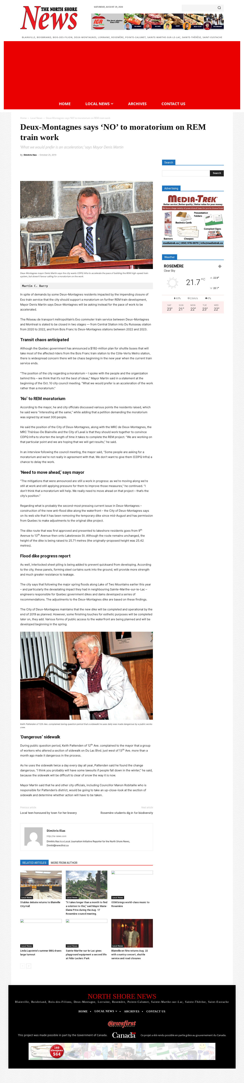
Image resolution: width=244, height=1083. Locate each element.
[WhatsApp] (73, 170)
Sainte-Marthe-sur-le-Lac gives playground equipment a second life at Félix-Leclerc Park (86, 954)
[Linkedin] (81, 170)
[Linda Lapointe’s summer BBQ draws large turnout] (41, 933)
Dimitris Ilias (30, 154)
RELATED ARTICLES (34, 862)
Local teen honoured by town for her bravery (48, 813)
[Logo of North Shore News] (49, 18)
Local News (36, 118)
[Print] (99, 170)
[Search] (219, 8)
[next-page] (28, 966)
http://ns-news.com (56, 836)
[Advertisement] (122, 70)
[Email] (90, 170)
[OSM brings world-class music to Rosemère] (132, 885)
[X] (55, 170)
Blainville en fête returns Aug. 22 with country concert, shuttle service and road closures (129, 954)
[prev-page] (22, 966)
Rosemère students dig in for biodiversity (127, 813)
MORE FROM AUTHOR (64, 862)
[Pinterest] (64, 170)
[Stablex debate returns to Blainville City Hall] (41, 885)
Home (23, 118)
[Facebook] (46, 170)
